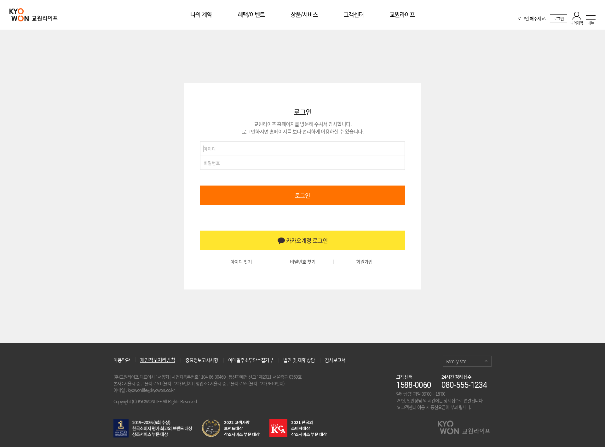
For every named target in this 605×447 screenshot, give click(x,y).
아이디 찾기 (241, 261)
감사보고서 (335, 360)
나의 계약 (201, 14)
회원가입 (364, 261)
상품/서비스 (304, 14)
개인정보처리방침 (157, 360)
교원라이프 (402, 14)
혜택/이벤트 (251, 14)
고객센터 (353, 14)
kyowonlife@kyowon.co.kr (151, 390)
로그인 (558, 18)
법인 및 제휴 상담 (299, 360)
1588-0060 (413, 385)
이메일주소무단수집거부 (250, 360)
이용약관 (121, 360)
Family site (456, 361)
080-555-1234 (464, 385)
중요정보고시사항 (201, 360)
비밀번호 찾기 (302, 261)
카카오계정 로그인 (306, 240)
